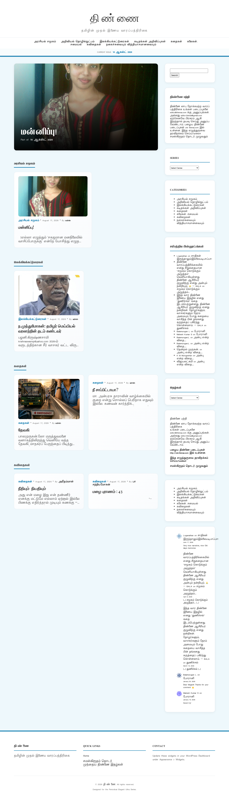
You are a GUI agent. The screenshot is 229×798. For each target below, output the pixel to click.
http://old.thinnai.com (179, 453)
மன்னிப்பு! (39, 132)
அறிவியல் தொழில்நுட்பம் (78, 41)
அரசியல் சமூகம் (45, 41)
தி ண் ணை (114, 17)
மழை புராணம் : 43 (107, 491)
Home (86, 756)
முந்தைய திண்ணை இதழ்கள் (103, 764)
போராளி (199, 331)
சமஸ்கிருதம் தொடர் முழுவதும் (189, 466)
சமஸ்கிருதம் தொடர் (97, 761)
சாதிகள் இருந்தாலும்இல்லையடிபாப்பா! (194, 257)
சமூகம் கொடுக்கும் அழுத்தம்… (188, 290)
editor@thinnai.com (178, 112)
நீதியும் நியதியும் (32, 488)
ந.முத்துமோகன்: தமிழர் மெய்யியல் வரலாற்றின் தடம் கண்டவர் (46, 328)
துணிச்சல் (182, 328)
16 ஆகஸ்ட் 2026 (122, 52)
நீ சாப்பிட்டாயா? (105, 389)
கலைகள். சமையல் (187, 214)
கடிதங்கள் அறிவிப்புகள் (150, 41)
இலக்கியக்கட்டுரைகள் (114, 41)
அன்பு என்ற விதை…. (190, 352)
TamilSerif (182, 461)
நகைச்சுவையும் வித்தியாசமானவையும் (131, 44)
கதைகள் (176, 41)
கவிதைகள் (94, 44)
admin (68, 220)
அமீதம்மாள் (66, 481)
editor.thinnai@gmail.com (191, 115)
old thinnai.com (191, 127)
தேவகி (24, 429)
